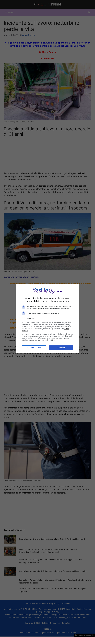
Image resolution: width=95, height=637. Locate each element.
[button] (47, 318)
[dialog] (47, 318)
